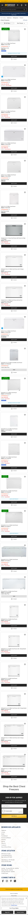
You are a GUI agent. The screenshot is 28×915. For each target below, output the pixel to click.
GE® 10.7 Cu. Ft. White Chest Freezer (8, 174)
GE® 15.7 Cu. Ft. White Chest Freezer (8, 143)
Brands (2, 834)
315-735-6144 (8, 861)
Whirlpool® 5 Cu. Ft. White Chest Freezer (9, 619)
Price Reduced (4, 836)
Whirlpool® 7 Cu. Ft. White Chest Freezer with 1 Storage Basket (13, 648)
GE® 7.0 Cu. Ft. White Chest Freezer (8, 43)
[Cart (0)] (25, 5)
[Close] (26, 898)
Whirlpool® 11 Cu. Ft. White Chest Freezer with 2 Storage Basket (13, 708)
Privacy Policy (14, 895)
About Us (3, 843)
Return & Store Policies (6, 847)
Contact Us (3, 845)
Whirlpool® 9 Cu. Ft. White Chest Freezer (9, 678)
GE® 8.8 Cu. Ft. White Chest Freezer (8, 111)
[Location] (17, 5)
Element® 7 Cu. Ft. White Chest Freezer (9, 457)
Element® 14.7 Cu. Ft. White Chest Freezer (9, 525)
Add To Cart (14, 56)
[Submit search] (24, 9)
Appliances (9, 17)
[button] (2, 5)
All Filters (8, 23)
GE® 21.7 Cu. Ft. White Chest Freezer (8, 79)
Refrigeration (15, 17)
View (14, 369)
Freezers (21, 17)
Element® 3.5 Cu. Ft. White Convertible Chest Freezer (11, 362)
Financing (3, 839)
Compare (15, 59)
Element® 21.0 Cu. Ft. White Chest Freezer (9, 559)
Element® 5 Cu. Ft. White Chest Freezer (9, 392)
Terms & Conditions (14, 893)
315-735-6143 (12, 860)
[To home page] (10, 5)
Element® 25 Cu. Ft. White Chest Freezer (9, 591)
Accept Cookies (20, 912)
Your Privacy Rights (13, 908)
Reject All (7, 912)
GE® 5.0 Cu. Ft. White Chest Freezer (8, 206)
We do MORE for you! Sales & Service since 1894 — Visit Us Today (14, 1)
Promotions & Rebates (6, 837)
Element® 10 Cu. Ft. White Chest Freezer (9, 490)
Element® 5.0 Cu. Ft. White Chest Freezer (9, 428)
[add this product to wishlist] (25, 29)
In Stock (3, 832)
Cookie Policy (14, 905)
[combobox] (20, 23)
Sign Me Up (14, 816)
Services (3, 841)
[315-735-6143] (21, 5)
